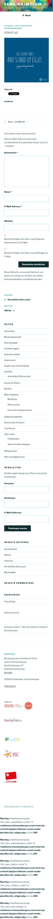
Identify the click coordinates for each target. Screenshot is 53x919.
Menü (28, 15)
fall (10, 122)
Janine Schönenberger (19, 444)
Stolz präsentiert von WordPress (18, 806)
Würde (7, 555)
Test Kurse (9, 428)
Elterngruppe (11, 343)
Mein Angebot (11, 394)
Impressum (10, 360)
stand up (20, 122)
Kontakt (8, 371)
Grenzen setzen (12, 354)
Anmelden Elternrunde (19, 376)
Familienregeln (11, 348)
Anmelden (9, 331)
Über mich (9, 434)
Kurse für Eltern (12, 383)
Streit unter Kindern (14, 422)
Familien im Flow (23, 4)
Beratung (12, 399)
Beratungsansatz (12, 337)
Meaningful (10, 572)
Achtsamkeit (10, 549)
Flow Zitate (9, 601)
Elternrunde (14, 404)
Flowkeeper (14, 438)
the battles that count (15, 566)
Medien (8, 389)
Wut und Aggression (14, 457)
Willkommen (10, 451)
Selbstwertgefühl (13, 417)
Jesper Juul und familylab (16, 366)
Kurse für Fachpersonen (20, 410)
